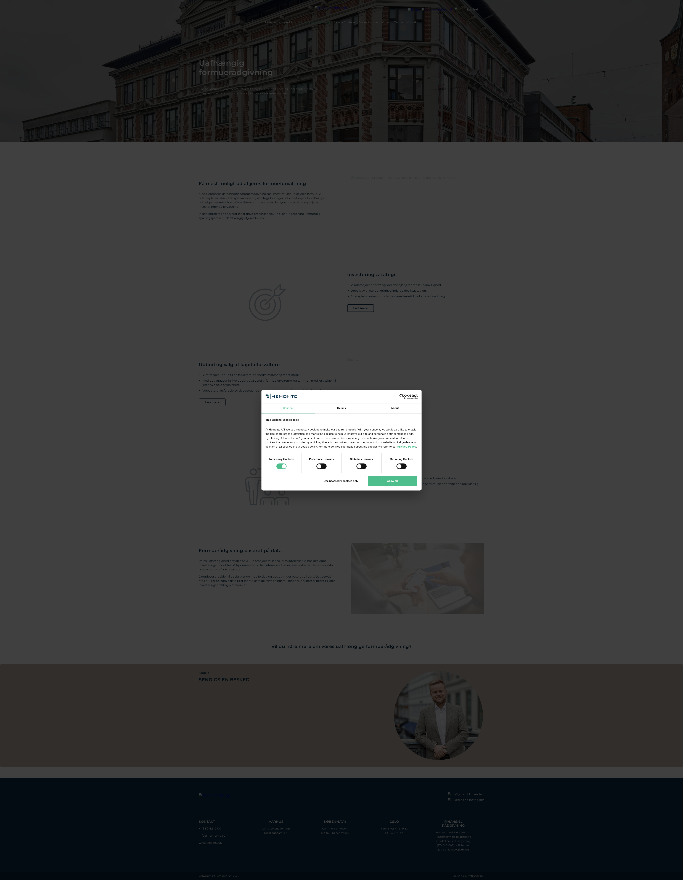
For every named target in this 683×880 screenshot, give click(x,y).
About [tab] (395, 408)
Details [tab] (341, 408)
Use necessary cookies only (341, 481)
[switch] (321, 466)
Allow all (392, 481)
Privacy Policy (406, 446)
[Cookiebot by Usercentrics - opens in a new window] (402, 396)
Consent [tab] (288, 408)
